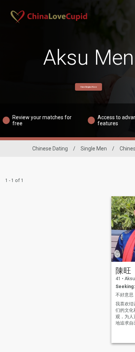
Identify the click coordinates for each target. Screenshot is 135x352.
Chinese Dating (50, 149)
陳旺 (123, 270)
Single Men (94, 149)
